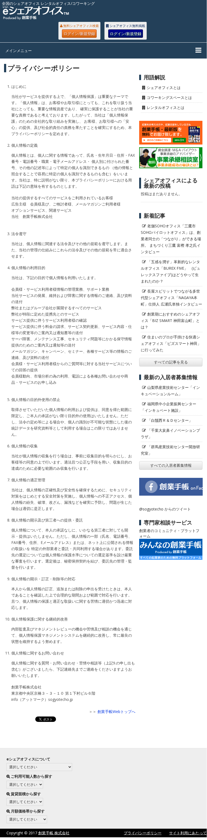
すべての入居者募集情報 (171, 465)
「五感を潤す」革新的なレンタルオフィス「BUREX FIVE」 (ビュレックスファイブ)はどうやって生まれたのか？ (170, 271)
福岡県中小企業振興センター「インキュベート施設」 (168, 407)
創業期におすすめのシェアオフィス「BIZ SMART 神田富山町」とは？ (170, 320)
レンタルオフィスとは (165, 107)
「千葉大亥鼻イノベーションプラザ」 (170, 433)
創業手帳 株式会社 (53, 832)
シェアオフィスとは (164, 87)
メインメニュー (18, 50)
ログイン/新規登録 (79, 33)
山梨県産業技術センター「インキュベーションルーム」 (170, 390)
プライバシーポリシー (143, 832)
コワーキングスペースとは (169, 97)
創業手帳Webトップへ (116, 711)
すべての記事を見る (171, 362)
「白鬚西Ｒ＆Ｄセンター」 (169, 420)
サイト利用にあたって (188, 832)
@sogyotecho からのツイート (165, 509)
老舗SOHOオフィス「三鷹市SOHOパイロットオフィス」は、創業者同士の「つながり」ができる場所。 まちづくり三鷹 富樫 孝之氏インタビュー (171, 238)
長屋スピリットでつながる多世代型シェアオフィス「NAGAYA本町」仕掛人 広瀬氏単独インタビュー (171, 298)
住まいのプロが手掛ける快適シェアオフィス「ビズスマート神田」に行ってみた (171, 343)
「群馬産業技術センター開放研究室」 (170, 450)
